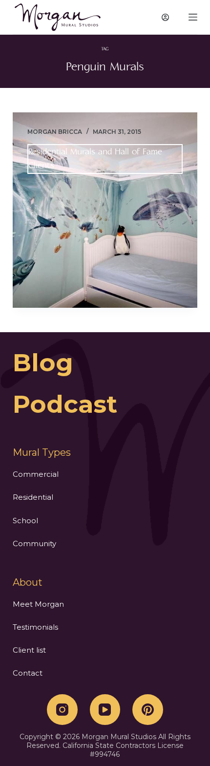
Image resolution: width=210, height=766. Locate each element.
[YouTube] (105, 709)
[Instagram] (62, 709)
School (25, 520)
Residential (33, 497)
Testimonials (35, 627)
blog (43, 363)
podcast (65, 404)
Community (34, 543)
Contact (27, 673)
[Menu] (193, 17)
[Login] (165, 17)
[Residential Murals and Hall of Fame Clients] (105, 210)
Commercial (36, 474)
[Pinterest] (147, 709)
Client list (29, 650)
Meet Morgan (38, 604)
